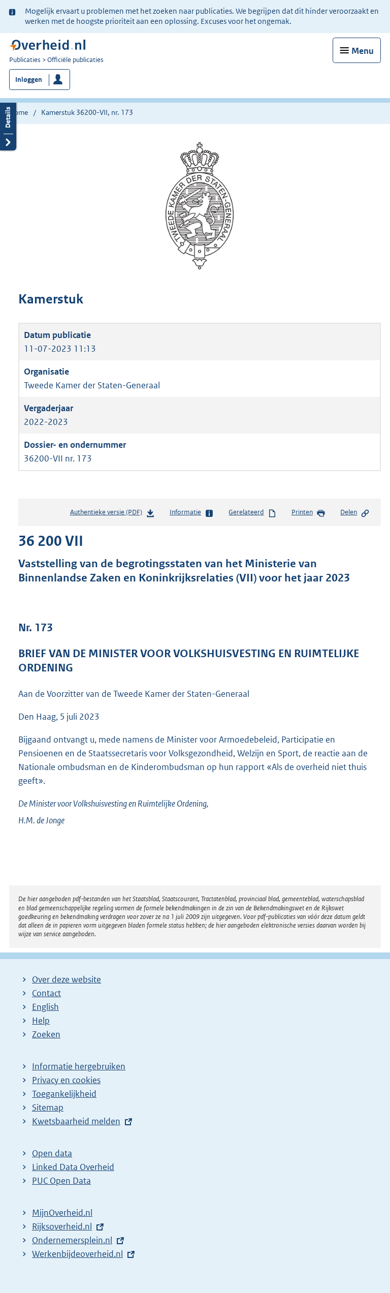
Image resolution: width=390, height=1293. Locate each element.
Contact (46, 993)
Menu (362, 50)
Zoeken (46, 1034)
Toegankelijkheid (64, 1093)
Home (18, 112)
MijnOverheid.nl (62, 1212)
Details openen (8, 125)
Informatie (185, 512)
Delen (348, 512)
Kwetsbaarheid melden (76, 1121)
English (45, 1006)
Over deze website (66, 979)
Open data (52, 1153)
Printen (302, 512)
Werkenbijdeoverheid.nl (77, 1253)
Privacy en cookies (66, 1080)
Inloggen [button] (28, 79)
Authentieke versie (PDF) (108, 514)
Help (41, 1020)
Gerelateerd (246, 512)
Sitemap (47, 1107)
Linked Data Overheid (73, 1167)
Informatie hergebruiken (78, 1066)
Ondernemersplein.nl (72, 1240)
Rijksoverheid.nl (62, 1226)
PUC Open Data (61, 1180)
